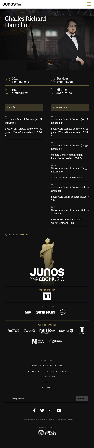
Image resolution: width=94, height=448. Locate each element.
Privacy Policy (47, 376)
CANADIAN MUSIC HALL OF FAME (47, 365)
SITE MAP (47, 387)
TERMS (47, 382)
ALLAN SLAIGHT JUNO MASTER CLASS (47, 371)
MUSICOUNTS (47, 360)
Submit (82, 399)
